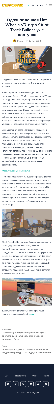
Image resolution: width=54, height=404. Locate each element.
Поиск (46, 375)
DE (37, 5)
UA (33, 5)
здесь (31, 314)
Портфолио (20, 375)
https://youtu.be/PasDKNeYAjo (16, 170)
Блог (7, 375)
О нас (34, 375)
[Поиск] (46, 5)
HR (41, 5)
